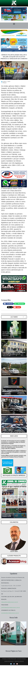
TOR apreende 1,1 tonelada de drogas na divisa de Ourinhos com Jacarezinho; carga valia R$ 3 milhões (13, 447)
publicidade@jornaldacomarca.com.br (10, 607)
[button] (14, 23)
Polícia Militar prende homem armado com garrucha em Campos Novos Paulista (13, 456)
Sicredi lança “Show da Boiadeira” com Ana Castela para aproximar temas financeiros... (13, 333)
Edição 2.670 (6, 516)
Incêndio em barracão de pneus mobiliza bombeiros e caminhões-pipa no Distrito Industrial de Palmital (13, 442)
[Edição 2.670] (14, 498)
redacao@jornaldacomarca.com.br (9, 602)
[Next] (25, 317)
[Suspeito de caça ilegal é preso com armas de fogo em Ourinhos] (14, 424)
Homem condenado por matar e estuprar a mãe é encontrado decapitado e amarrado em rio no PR (13, 452)
